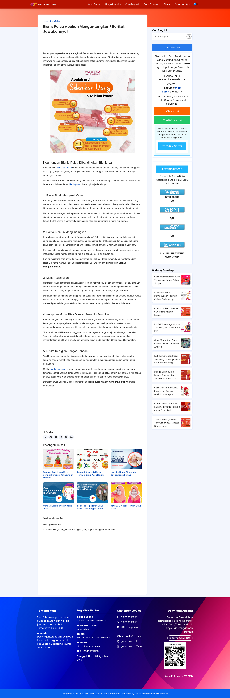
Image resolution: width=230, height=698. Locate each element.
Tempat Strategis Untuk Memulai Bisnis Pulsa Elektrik (90, 473)
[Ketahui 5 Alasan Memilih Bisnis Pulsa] (126, 492)
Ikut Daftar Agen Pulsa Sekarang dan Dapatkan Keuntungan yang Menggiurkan (167, 359)
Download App (182, 4)
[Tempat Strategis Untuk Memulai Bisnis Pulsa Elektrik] (92, 459)
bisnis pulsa (74, 184)
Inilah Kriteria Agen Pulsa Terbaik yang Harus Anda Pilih (167, 327)
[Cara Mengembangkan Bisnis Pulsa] (58, 492)
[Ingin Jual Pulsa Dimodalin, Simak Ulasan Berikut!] (126, 459)
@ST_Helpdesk (129, 627)
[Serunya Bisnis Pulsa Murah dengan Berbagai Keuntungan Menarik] (58, 459)
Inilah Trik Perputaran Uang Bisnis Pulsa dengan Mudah (90, 507)
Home (45, 21)
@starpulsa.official (131, 646)
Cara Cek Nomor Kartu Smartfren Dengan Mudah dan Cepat (166, 391)
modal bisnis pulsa (59, 369)
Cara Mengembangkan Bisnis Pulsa (57, 507)
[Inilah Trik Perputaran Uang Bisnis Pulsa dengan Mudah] (92, 492)
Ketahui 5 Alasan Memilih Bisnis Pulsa (126, 507)
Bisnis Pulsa (55, 21)
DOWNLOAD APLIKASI (180, 638)
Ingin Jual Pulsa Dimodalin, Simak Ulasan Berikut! (123, 473)
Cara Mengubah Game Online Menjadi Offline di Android (166, 343)
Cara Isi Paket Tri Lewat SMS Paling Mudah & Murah (166, 312)
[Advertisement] (92, 45)
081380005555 (129, 617)
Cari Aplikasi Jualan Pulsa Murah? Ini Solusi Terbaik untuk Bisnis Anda (167, 407)
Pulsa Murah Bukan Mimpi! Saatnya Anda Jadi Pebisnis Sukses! (165, 375)
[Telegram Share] (56, 437)
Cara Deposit (132, 4)
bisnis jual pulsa (64, 168)
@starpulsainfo (129, 641)
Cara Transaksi (151, 4)
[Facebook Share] (50, 437)
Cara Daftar (94, 4)
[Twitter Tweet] (45, 437)
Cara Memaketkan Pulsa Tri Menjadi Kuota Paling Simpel (167, 280)
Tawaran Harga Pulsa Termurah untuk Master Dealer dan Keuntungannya (166, 423)
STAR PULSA (93, 693)
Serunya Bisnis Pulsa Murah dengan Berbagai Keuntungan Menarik (58, 475)
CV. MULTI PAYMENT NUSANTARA (151, 693)
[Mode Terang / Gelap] (196, 4)
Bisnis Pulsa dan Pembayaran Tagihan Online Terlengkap (165, 296)
